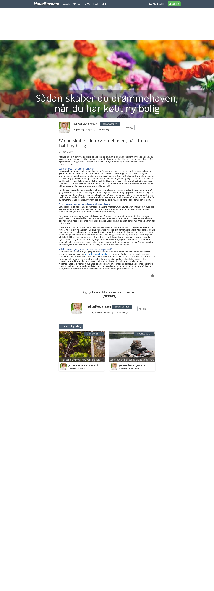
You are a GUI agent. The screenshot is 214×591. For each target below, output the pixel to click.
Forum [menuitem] (87, 4)
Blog (96, 4)
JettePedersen (85, 124)
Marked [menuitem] (77, 4)
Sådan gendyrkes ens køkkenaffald (81, 359)
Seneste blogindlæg (71, 326)
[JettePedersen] (63, 366)
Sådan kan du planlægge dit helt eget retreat (134, 359)
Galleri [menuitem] (66, 4)
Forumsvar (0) (104, 129)
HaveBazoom (46, 3)
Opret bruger (157, 4)
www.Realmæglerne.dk (96, 254)
